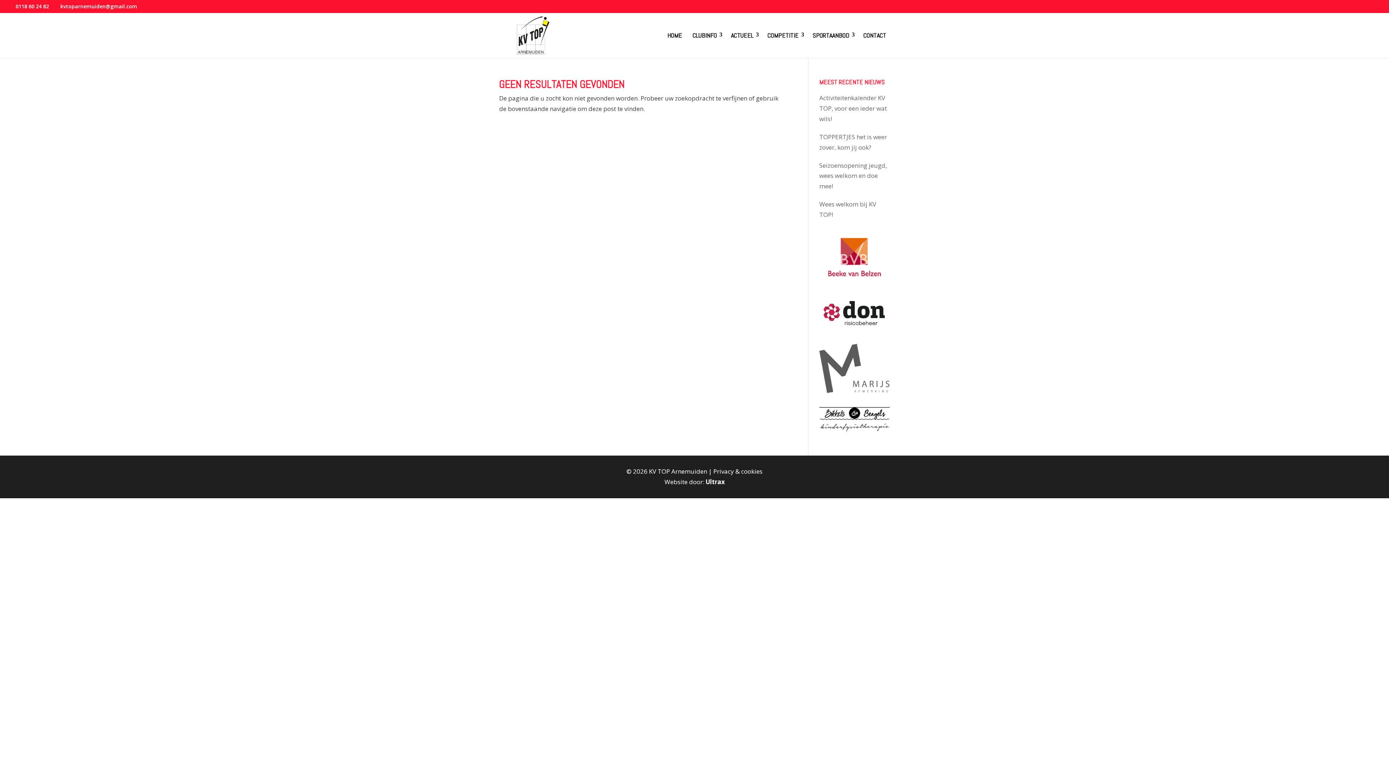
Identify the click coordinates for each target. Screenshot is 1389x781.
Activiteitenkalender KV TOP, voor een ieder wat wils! (853, 108)
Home (674, 35)
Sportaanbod (831, 35)
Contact (874, 35)
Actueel (742, 35)
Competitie (783, 35)
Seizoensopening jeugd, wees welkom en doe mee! (853, 176)
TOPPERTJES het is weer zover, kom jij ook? (853, 142)
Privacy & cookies (738, 471)
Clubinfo (705, 35)
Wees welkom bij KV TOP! (847, 209)
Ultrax (715, 482)
